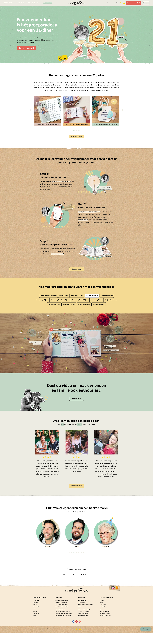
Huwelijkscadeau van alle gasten (64, 613)
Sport (34, 615)
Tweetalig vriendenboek (83, 611)
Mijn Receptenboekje (105, 613)
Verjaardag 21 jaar (92, 296)
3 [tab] (76, 130)
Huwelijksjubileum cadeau (62, 607)
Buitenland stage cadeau (62, 604)
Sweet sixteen (64, 296)
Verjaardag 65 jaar (111, 300)
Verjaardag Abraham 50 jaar (60, 300)
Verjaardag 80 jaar (83, 304)
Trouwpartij (36, 600)
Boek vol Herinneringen (105, 615)
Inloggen (145, 3)
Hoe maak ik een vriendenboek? (85, 604)
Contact (102, 609)
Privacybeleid (103, 629)
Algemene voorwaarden (91, 629)
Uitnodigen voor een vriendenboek (89, 212)
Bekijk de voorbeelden (76, 136)
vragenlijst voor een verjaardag (61, 181)
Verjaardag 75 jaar (69, 304)
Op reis (35, 604)
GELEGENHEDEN (47, 3)
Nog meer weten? (76, 269)
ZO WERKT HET (20, 3)
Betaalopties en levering (84, 609)
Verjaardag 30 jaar (106, 296)
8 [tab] (81, 552)
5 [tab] (76, 552)
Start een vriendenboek (133, 3)
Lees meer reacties (76, 486)
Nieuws (101, 602)
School (105, 546)
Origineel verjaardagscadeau (63, 611)
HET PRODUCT (8, 3)
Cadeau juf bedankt (60, 609)
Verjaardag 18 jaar (77, 296)
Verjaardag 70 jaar (54, 304)
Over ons (102, 600)
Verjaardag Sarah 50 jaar (79, 300)
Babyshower (36, 602)
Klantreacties (103, 604)
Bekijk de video (76, 399)
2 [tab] (74, 130)
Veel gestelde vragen (83, 615)
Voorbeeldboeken (82, 600)
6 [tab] (78, 552)
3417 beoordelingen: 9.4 (112, 3)
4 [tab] (78, 130)
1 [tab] (73, 130)
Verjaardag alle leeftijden (48, 296)
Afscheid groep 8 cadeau (62, 600)
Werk (47, 546)
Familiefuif (76, 546)
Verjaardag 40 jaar (42, 300)
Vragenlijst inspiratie (83, 613)
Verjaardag (36, 613)
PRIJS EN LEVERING (33, 3)
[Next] (122, 110)
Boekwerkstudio (55, 629)
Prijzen (79, 607)
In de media (102, 607)
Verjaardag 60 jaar (96, 300)
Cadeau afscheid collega (61, 602)
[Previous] (30, 110)
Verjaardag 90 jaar (98, 304)
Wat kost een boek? (68, 575)
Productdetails (81, 602)
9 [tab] (83, 552)
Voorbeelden (84, 575)
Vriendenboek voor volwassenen (63, 615)
